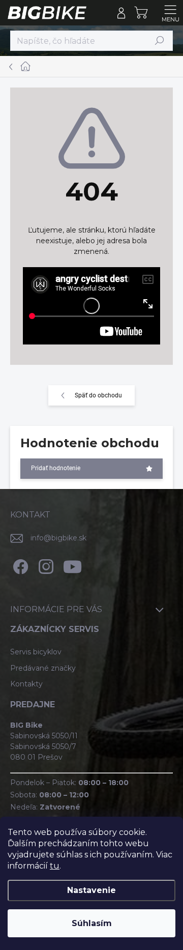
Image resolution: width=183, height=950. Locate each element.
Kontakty (26, 683)
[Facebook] (19, 565)
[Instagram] (44, 565)
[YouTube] (72, 565)
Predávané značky (43, 668)
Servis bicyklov (36, 651)
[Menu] (170, 12)
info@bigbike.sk (58, 537)
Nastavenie (91, 890)
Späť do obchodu (98, 395)
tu (54, 866)
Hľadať (159, 40)
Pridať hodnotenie (55, 468)
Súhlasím (92, 923)
